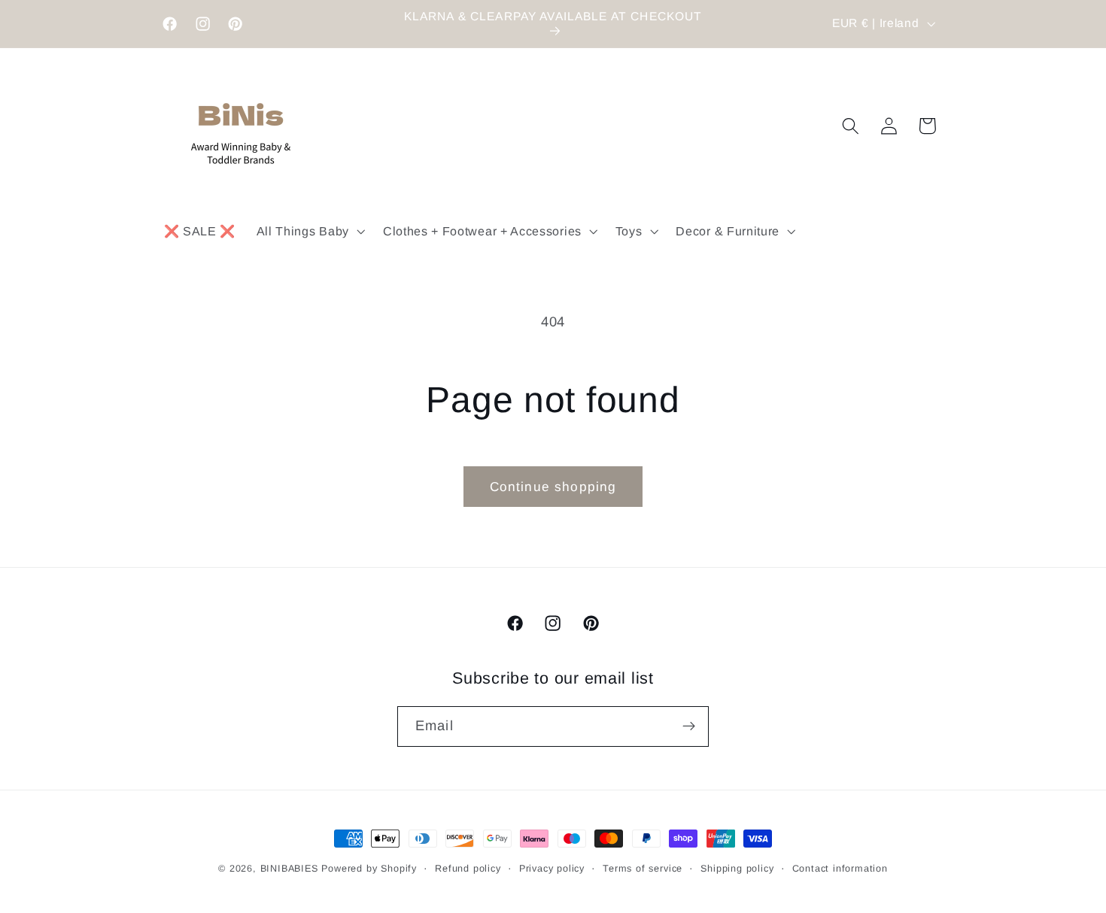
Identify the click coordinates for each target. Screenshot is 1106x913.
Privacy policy (552, 868)
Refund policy (467, 868)
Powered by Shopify (369, 868)
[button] (309, 231)
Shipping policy (736, 868)
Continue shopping (553, 486)
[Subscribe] (689, 726)
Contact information (840, 868)
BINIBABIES (289, 868)
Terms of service (642, 868)
